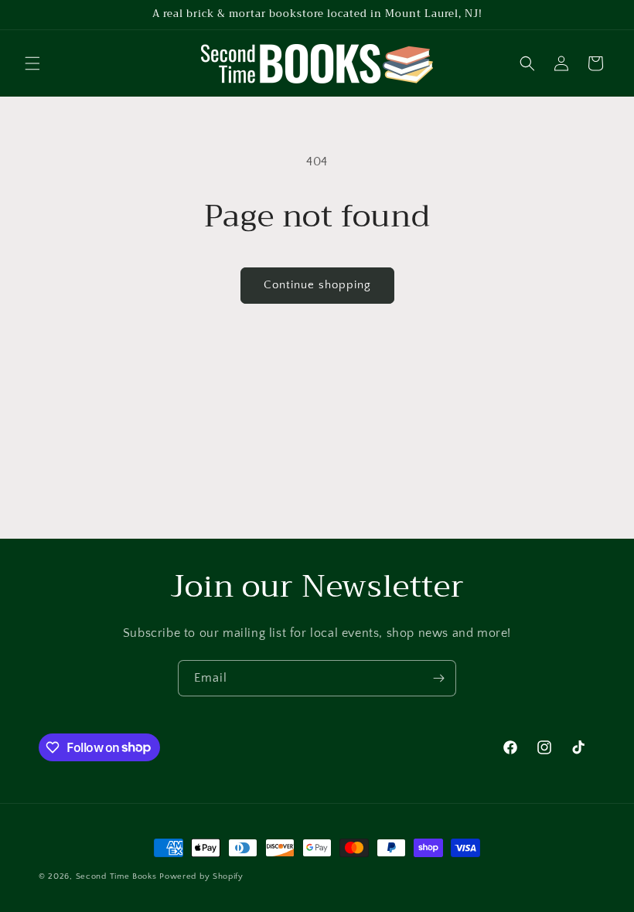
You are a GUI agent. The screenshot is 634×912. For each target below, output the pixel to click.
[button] (32, 63)
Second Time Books (116, 876)
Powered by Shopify (201, 876)
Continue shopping (317, 284)
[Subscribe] (438, 678)
